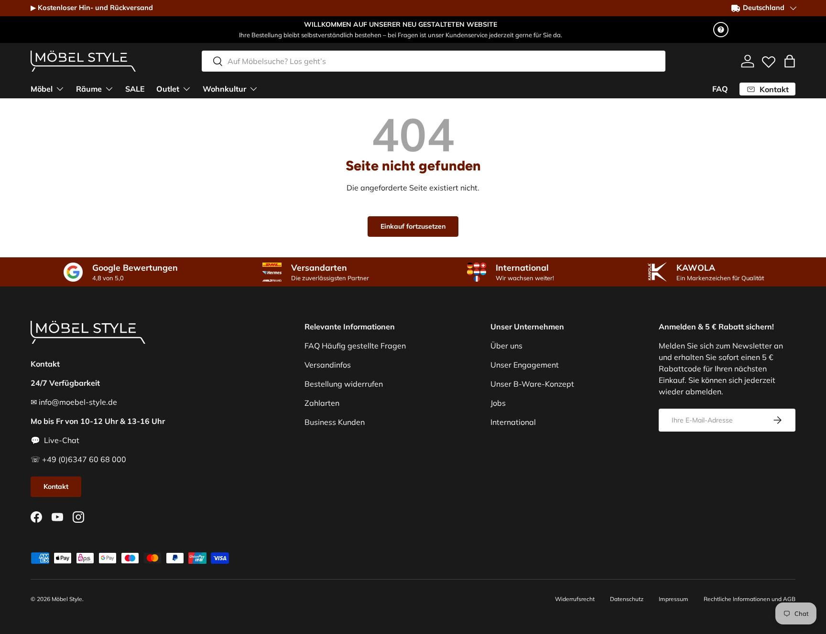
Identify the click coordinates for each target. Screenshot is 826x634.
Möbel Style (67, 598)
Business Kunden (334, 422)
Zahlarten (321, 403)
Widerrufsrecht (575, 598)
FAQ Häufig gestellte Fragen (355, 345)
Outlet (167, 89)
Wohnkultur (224, 89)
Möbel (42, 89)
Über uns (506, 345)
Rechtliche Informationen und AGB (749, 598)
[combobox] (433, 61)
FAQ (720, 89)
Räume (89, 89)
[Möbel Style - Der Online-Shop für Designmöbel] (83, 61)
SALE (135, 89)
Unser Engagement (524, 365)
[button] (789, 61)
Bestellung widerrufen (343, 384)
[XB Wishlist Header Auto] (768, 59)
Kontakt (55, 486)
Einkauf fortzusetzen (413, 226)
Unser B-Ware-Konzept (532, 384)
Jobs (498, 403)
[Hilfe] (720, 29)
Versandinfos (327, 365)
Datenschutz (626, 598)
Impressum (673, 598)
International (513, 422)
